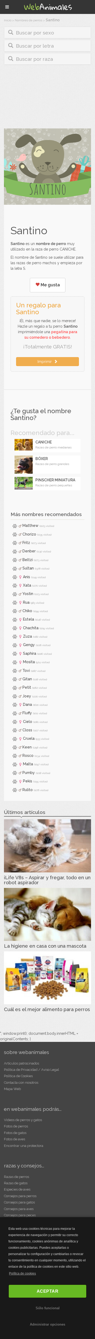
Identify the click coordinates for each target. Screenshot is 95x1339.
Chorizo (29, 534)
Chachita (31, 628)
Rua (26, 602)
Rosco (28, 755)
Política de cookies (22, 1273)
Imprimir (45, 361)
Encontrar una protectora (23, 1146)
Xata (27, 585)
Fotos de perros (16, 1126)
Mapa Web (12, 1089)
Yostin (27, 594)
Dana (27, 704)
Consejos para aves (19, 1209)
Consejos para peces (20, 1215)
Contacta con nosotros (21, 1083)
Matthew (30, 525)
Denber (29, 551)
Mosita (29, 662)
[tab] (47, 32)
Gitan (27, 679)
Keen (27, 747)
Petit (26, 687)
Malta (28, 764)
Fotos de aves (14, 1139)
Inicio (7, 20)
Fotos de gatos (15, 1133)
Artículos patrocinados (21, 1063)
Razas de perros (16, 1177)
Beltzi (27, 560)
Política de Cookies (18, 1076)
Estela (28, 619)
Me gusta (50, 284)
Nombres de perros (28, 20)
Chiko (27, 611)
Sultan (28, 568)
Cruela (29, 738)
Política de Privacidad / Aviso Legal (31, 1070)
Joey (26, 696)
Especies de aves (17, 1189)
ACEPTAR (48, 1291)
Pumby (28, 773)
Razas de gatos (15, 1183)
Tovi (26, 670)
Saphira (29, 653)
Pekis (27, 781)
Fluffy (27, 713)
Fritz (26, 543)
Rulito (27, 790)
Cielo (27, 722)
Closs (27, 730)
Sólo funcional (48, 1308)
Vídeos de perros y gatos (23, 1120)
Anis (26, 577)
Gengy (29, 645)
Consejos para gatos (19, 1202)
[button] (47, 32)
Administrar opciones (47, 1324)
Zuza (27, 636)
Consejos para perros (20, 1196)
